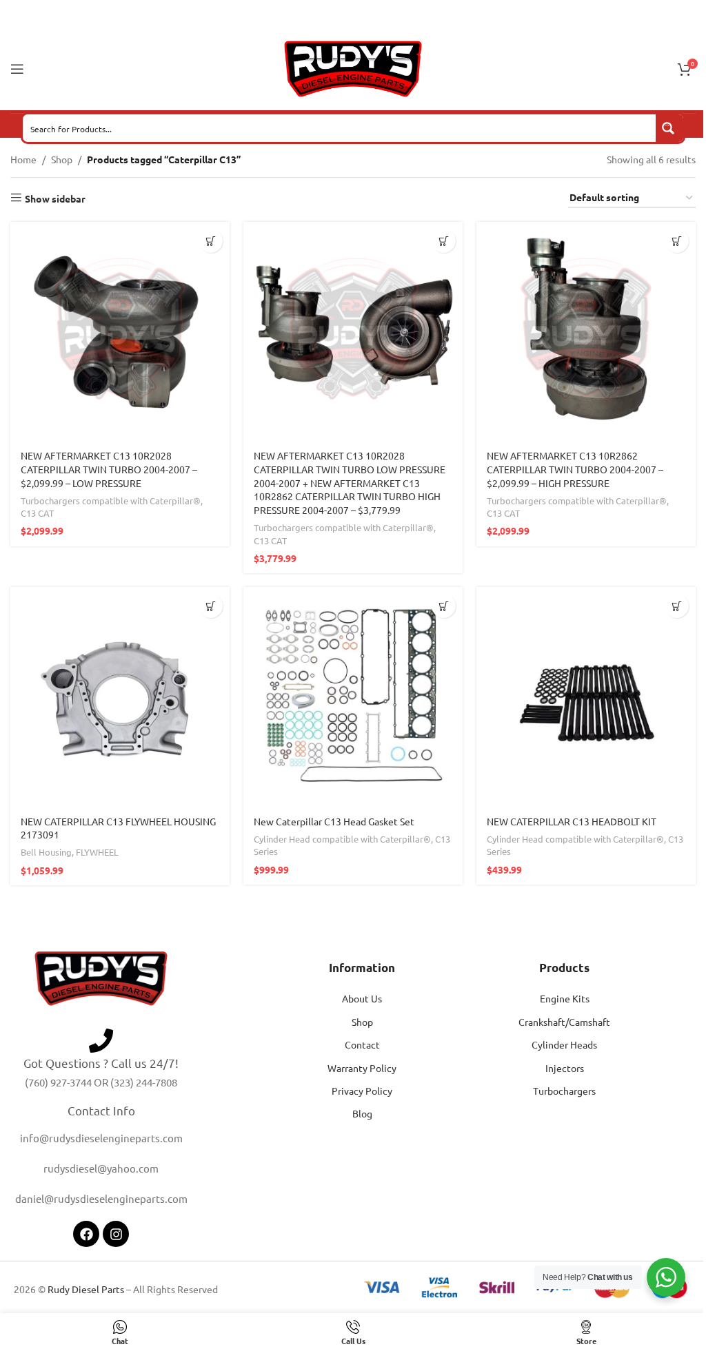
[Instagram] (116, 1234)
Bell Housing (46, 852)
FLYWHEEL (97, 852)
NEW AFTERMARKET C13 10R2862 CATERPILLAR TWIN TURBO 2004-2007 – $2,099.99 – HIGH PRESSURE (575, 468)
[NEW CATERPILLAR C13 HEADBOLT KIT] (586, 696)
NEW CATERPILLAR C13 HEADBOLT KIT (571, 821)
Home (23, 159)
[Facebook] (86, 1234)
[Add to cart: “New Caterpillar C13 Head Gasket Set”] (444, 606)
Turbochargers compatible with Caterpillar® (111, 500)
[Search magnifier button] (669, 128)
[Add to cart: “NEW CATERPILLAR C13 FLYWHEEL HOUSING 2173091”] (211, 606)
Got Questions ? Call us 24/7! (101, 1062)
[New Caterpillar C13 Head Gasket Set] (353, 696)
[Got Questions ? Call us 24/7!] (101, 1041)
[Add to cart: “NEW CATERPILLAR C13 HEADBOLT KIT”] (677, 606)
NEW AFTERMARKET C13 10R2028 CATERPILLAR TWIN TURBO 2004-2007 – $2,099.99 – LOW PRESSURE (109, 468)
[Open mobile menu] (17, 69)
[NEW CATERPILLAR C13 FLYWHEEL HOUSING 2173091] (120, 696)
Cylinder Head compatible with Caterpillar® (342, 839)
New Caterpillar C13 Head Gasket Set (334, 821)
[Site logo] (353, 67)
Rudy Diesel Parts (86, 1289)
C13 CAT (37, 513)
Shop (61, 159)
